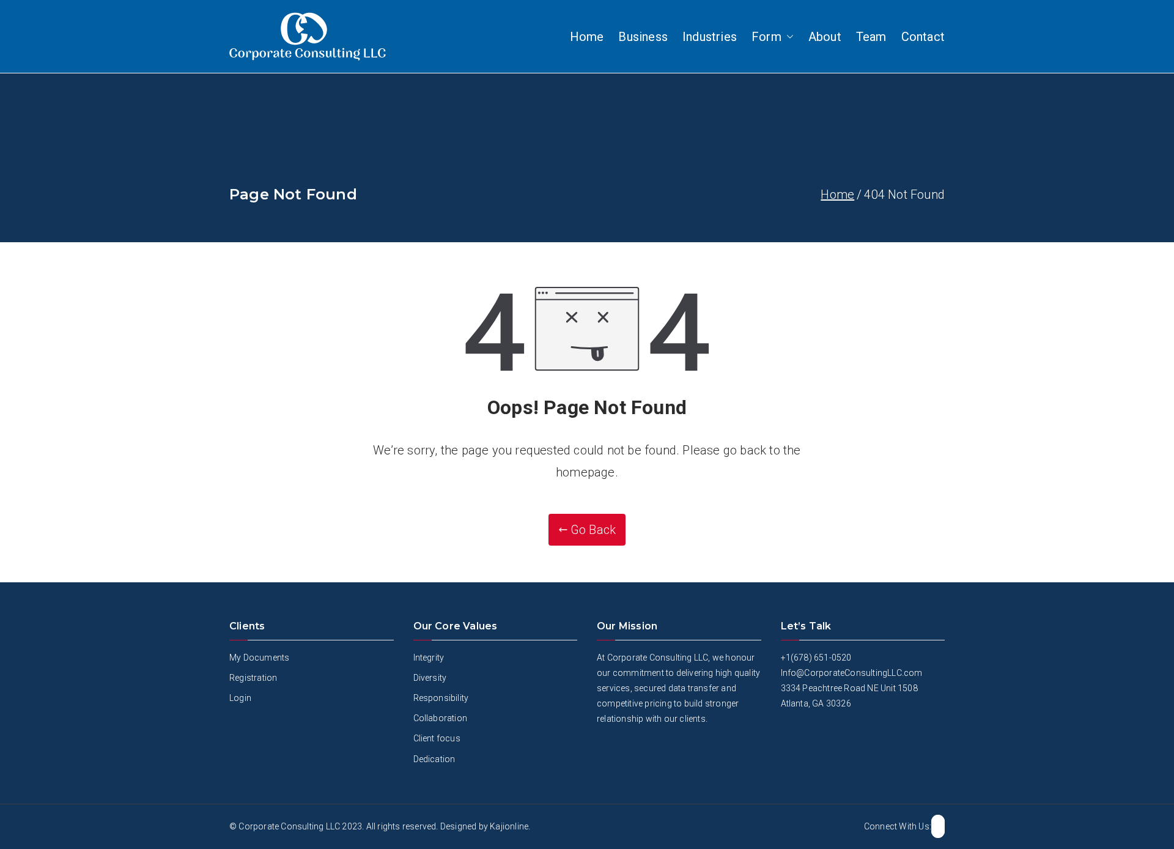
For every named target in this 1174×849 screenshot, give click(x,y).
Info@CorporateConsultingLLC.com (852, 673)
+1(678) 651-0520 (816, 657)
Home (587, 36)
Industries (709, 36)
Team (871, 36)
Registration (253, 678)
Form (766, 36)
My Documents (259, 657)
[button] (787, 37)
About (824, 36)
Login (240, 698)
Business (643, 36)
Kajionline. (510, 826)
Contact (923, 36)
